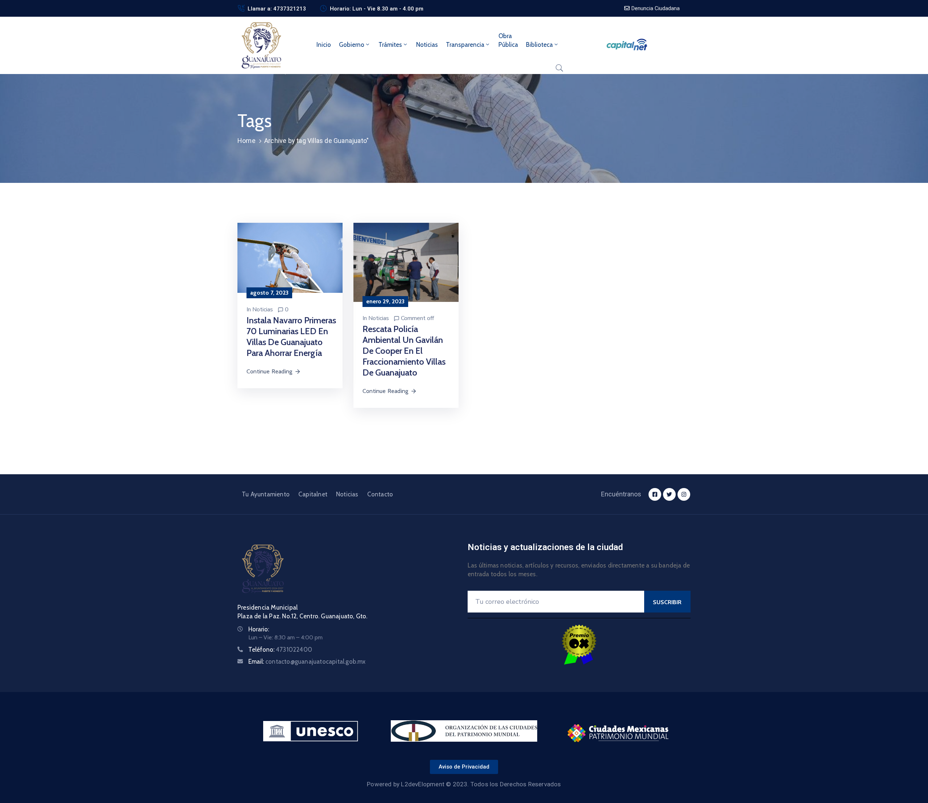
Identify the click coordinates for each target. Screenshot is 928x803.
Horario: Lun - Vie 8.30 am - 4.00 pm (376, 8)
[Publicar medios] (290, 257)
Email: (307, 661)
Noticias (427, 44)
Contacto (380, 494)
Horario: (258, 629)
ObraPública (508, 40)
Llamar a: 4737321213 (277, 8)
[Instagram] (684, 494)
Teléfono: (280, 649)
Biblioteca (539, 44)
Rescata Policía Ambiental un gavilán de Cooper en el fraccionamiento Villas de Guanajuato (404, 351)
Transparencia (465, 44)
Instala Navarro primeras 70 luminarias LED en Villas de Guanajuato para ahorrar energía (291, 336)
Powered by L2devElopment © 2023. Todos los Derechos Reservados (464, 784)
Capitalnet (312, 494)
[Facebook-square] (655, 494)
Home (246, 140)
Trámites (390, 44)
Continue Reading (269, 371)
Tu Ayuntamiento (266, 494)
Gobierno (351, 44)
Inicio (323, 44)
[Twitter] (669, 494)
